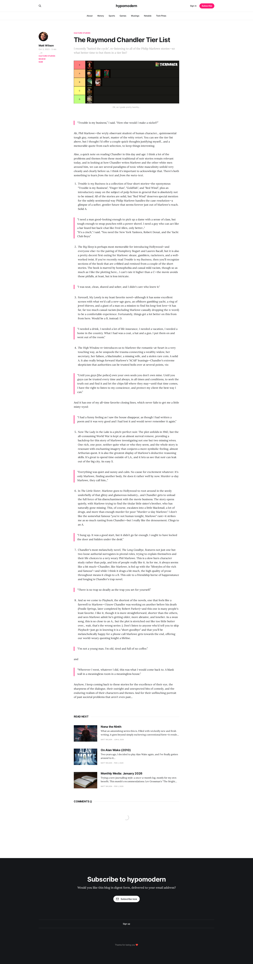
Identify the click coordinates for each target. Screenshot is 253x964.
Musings (135, 15)
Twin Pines (161, 15)
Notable (147, 15)
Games (123, 15)
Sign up (126, 923)
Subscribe (207, 6)
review (42, 59)
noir (41, 62)
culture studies (82, 33)
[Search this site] (40, 6)
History (100, 15)
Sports (112, 15)
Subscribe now (129, 899)
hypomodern (126, 6)
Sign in (193, 6)
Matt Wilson (46, 45)
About (90, 15)
